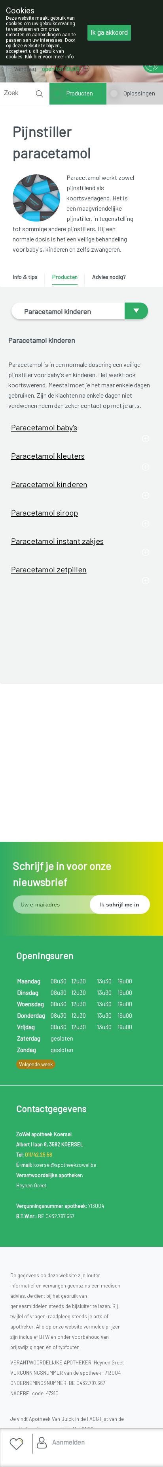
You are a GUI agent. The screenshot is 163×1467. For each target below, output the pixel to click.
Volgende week (36, 1064)
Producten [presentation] (65, 276)
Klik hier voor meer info (49, 57)
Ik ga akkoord (109, 32)
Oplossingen (139, 93)
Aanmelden (68, 1442)
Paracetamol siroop (44, 512)
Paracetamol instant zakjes (57, 541)
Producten (79, 93)
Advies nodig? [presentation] (109, 276)
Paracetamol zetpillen (49, 569)
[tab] (28, 278)
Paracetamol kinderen (49, 484)
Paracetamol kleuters (48, 455)
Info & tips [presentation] (25, 276)
